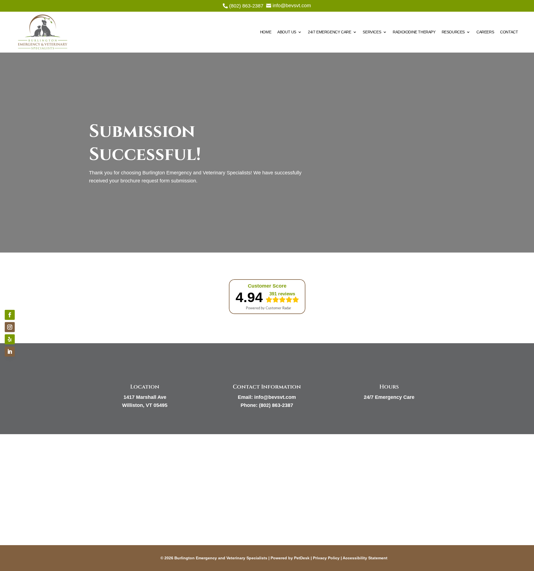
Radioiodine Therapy (414, 32)
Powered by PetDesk (290, 558)
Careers (485, 32)
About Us (286, 32)
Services (372, 32)
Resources (453, 32)
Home (265, 32)
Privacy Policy (326, 558)
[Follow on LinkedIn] (10, 352)
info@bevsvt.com (275, 397)
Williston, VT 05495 (144, 405)
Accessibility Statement (365, 558)
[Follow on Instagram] (10, 327)
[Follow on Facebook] (10, 315)
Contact (509, 32)
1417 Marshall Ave (144, 397)
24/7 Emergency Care (329, 32)
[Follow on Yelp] (10, 339)
